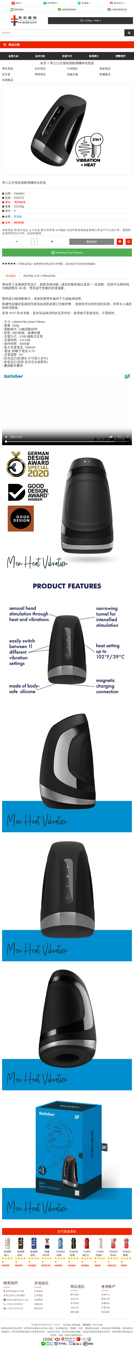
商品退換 (105, 1312)
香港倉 (18, 216)
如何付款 (40, 56)
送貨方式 (67, 56)
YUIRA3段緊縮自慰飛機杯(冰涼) (60, 1253)
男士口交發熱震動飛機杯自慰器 (72, 63)
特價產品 (7, 80)
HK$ (51, 3)
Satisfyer (19, 193)
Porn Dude (97, 1325)
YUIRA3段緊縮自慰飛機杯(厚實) (73, 1253)
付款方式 (74, 1307)
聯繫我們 (120, 56)
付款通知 (38, 1291)
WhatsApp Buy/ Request (69, 252)
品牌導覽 (38, 1300)
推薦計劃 (38, 1304)
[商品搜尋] (129, 32)
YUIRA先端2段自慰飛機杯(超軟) (100, 1253)
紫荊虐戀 (87, 1325)
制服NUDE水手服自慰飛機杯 (47, 1253)
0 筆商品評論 (24, 263)
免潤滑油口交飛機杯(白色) (7, 1253)
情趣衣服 (72, 74)
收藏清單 (105, 1303)
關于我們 (74, 1294)
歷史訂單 (105, 1299)
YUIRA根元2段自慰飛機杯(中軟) (87, 1253)
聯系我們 (38, 1308)
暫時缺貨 (92, 241)
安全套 (6, 74)
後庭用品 (105, 68)
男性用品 (7, 68)
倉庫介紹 (13, 56)
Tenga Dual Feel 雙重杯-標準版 (113, 1253)
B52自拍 (76, 1325)
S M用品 (72, 68)
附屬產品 (105, 74)
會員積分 (94, 56)
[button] (67, 44)
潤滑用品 (40, 74)
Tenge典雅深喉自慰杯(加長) (126, 1253)
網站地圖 (74, 1312)
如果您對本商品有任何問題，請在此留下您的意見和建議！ (65, 263)
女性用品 (40, 68)
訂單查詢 (38, 1295)
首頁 (43, 63)
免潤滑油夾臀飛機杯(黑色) (20, 1253)
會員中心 (105, 1294)
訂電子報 (105, 1307)
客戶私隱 (74, 1303)
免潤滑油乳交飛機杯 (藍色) (34, 1253)
